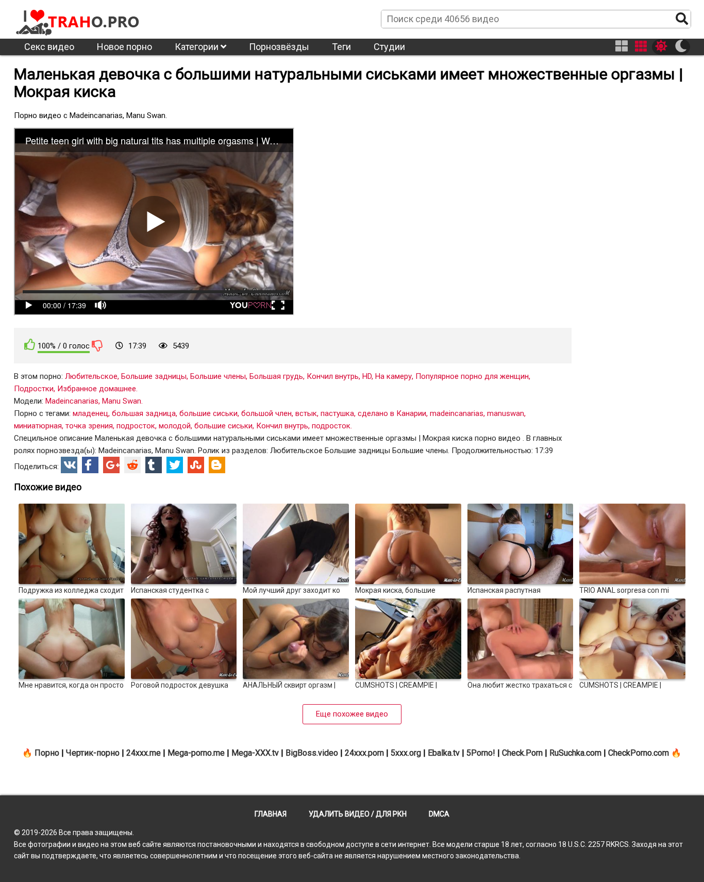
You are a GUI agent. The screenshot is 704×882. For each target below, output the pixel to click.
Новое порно (124, 46)
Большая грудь (276, 376)
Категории (198, 46)
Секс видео (49, 46)
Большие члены (218, 376)
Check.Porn (522, 753)
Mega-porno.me (196, 753)
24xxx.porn (364, 753)
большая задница (144, 413)
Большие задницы (154, 376)
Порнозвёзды (279, 46)
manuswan (505, 413)
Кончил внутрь (333, 376)
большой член (266, 413)
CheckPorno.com (638, 753)
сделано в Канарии (392, 413)
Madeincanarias (71, 401)
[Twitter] (174, 465)
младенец (90, 413)
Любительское (91, 376)
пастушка (337, 413)
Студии (389, 46)
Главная (271, 814)
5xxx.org (406, 753)
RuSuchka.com (575, 753)
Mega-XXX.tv (255, 753)
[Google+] (111, 465)
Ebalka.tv (444, 753)
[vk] (69, 465)
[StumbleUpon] (196, 465)
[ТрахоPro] (78, 18)
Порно (47, 753)
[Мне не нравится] (97, 345)
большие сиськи (208, 413)
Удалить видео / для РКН (358, 814)
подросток (135, 425)
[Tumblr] (153, 465)
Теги (341, 46)
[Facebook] (90, 465)
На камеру (393, 376)
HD (367, 376)
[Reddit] (132, 465)
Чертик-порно (93, 753)
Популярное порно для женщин (472, 376)
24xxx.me (143, 753)
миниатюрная (38, 425)
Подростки (34, 388)
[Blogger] (217, 465)
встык (306, 413)
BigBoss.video (312, 753)
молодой (175, 425)
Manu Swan (121, 401)
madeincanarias (456, 413)
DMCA (439, 814)
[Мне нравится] (30, 344)
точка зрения (89, 425)
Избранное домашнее (96, 388)
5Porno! (480, 753)
